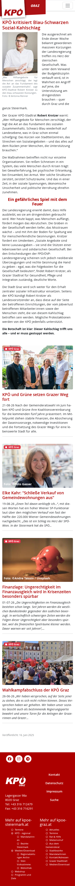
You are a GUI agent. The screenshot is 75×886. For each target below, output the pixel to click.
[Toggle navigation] (67, 5)
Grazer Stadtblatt (58, 860)
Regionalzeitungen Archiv (26, 855)
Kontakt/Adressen (59, 857)
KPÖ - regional (22, 833)
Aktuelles (54, 829)
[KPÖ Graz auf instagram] (18, 758)
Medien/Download (25, 850)
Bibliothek (26, 867)
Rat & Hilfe (55, 836)
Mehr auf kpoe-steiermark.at (18, 822)
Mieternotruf (56, 840)
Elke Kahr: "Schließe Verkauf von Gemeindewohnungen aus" (33, 495)
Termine (19, 829)
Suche (54, 800)
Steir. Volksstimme (24, 862)
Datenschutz (54, 783)
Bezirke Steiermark (22, 845)
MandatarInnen (57, 854)
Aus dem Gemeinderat (53, 845)
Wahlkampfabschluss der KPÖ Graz (35, 690)
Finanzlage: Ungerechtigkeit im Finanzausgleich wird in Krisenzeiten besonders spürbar (36, 591)
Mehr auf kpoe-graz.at (53, 822)
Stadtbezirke (56, 850)
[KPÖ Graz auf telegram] (27, 758)
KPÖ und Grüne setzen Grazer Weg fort (35, 397)
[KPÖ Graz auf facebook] (9, 758)
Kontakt (54, 775)
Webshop (20, 871)
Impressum (54, 791)
